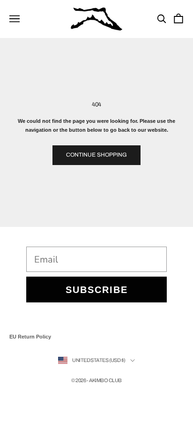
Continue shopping (96, 154)
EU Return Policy (30, 336)
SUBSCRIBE (97, 290)
